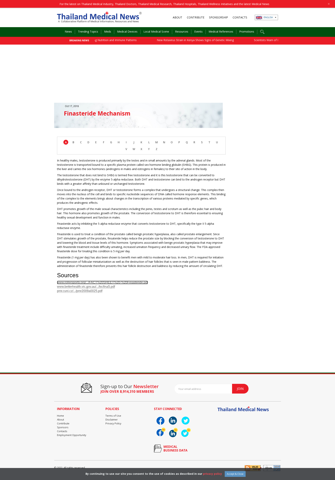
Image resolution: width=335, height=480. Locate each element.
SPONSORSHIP (218, 17)
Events (198, 31)
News (68, 31)
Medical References (221, 31)
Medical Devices (127, 31)
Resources (181, 31)
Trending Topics (88, 31)
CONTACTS (240, 17)
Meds (107, 31)
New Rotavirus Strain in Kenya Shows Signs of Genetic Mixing (187, 40)
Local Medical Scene (156, 31)
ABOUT (177, 17)
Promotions (246, 31)
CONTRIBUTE (195, 17)
